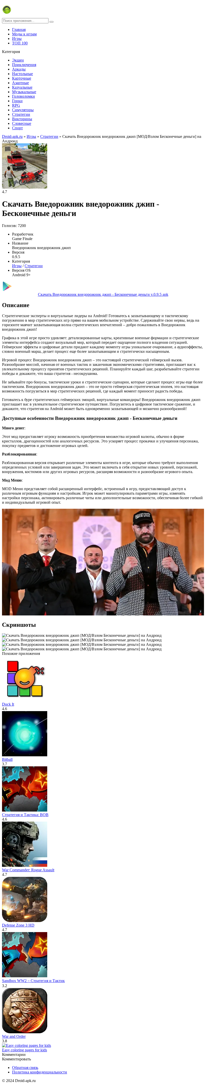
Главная (19, 29)
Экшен (18, 60)
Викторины (22, 119)
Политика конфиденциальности (39, 1072)
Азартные (20, 83)
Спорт (17, 128)
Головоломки (23, 96)
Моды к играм (24, 34)
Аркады (19, 69)
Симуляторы (23, 110)
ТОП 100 (20, 43)
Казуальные (22, 87)
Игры (17, 38)
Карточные (21, 78)
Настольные (22, 74)
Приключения (24, 65)
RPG (16, 105)
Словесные (21, 123)
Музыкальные (24, 92)
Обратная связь (25, 1067)
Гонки (17, 101)
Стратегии (21, 114)
